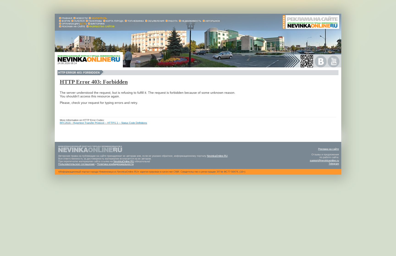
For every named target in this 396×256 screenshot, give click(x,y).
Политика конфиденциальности (115, 164)
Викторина (98, 23)
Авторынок (212, 21)
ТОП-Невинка (135, 21)
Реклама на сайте (328, 149)
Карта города (115, 21)
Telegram (334, 163)
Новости (82, 18)
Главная (67, 18)
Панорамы (95, 21)
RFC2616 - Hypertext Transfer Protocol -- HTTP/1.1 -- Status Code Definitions (103, 122)
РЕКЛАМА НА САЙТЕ (73, 26)
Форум (66, 21)
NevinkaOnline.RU (217, 155)
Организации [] (74, 23)
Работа (173, 21)
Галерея (79, 21)
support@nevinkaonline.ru (324, 160)
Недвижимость (191, 21)
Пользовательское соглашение (76, 164)
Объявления (156, 21)
